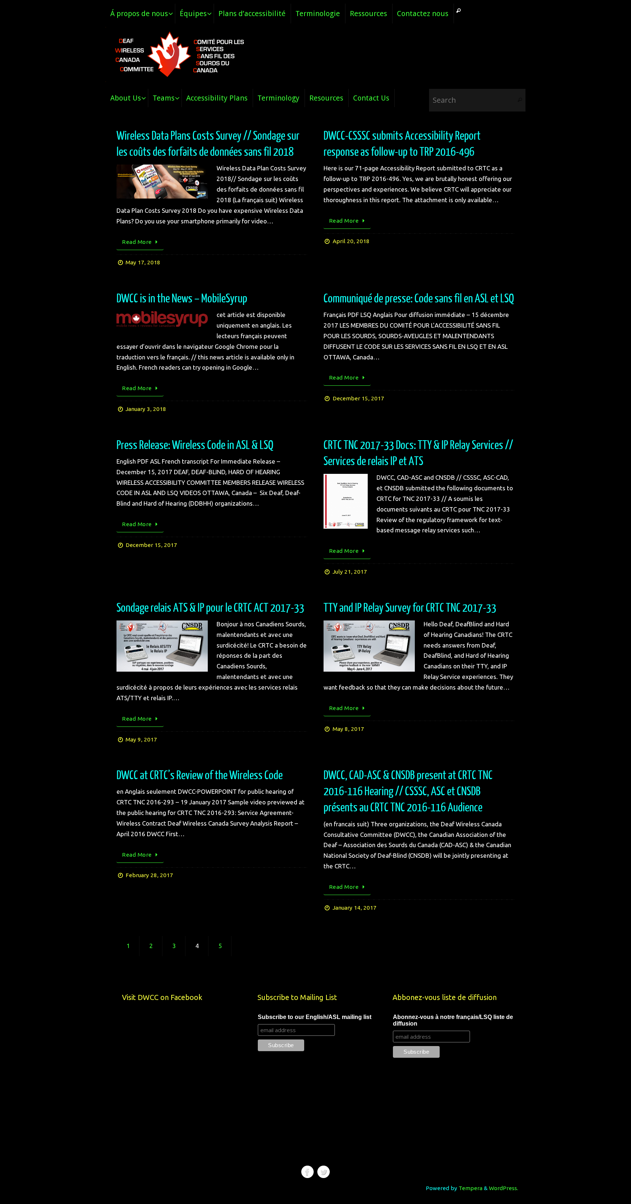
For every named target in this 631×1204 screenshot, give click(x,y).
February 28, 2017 (149, 875)
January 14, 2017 (354, 908)
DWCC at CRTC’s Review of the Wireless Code (199, 775)
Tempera (470, 1188)
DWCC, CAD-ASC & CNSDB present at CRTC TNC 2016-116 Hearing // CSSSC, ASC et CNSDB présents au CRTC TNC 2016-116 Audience (408, 791)
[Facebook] (307, 1172)
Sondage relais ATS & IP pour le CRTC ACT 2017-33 (210, 608)
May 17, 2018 (143, 262)
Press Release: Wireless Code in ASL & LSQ (195, 445)
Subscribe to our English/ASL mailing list (314, 1017)
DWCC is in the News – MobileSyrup (181, 298)
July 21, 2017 (350, 572)
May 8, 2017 (348, 729)
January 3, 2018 (146, 409)
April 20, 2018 (351, 241)
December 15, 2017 (358, 398)
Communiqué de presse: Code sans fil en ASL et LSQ (419, 298)
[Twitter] (323, 1172)
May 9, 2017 (141, 739)
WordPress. (503, 1188)
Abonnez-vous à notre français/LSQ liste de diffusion (453, 1020)
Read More (137, 242)
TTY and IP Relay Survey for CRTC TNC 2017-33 (410, 608)
